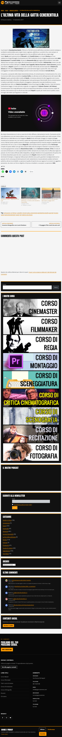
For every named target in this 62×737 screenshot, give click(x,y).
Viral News (6, 553)
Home (2, 10)
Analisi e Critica (14, 10)
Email (13, 499)
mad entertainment (9, 215)
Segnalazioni (6, 551)
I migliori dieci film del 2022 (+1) (20, 592)
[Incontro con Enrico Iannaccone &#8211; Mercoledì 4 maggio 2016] (51, 193)
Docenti (3, 693)
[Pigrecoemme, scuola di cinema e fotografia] (10, 3)
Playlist (5, 540)
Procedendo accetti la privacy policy (23, 504)
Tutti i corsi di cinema (7, 683)
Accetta (42, 734)
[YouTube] (10, 717)
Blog (6, 10)
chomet (24, 213)
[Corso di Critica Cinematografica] (31, 398)
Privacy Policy (4, 734)
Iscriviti (35, 701)
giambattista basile (42, 213)
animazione (7, 213)
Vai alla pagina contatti (9, 667)
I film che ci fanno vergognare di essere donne (23, 605)
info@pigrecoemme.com (40, 689)
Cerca (4, 284)
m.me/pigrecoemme (38, 695)
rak (20, 215)
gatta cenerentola (32, 213)
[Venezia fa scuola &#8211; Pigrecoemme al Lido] (10, 193)
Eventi (4, 526)
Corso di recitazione (6, 686)
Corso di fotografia (6, 690)
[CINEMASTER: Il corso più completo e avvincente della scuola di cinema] (31, 307)
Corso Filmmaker (6, 680)
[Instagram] (6, 717)
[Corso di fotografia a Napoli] (31, 452)
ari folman (14, 213)
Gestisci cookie (8, 625)
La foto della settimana (9, 537)
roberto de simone (27, 215)
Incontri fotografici (8, 534)
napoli (17, 215)
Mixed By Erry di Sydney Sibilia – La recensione (25, 586)
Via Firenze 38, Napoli (39, 678)
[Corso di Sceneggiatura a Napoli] (31, 380)
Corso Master (5, 677)
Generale (5, 531)
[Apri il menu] (59, 2)
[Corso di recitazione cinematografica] (31, 434)
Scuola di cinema (7, 548)
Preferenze (51, 729)
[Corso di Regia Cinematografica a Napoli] (31, 343)
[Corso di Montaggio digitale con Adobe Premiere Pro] (31, 361)
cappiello (19, 213)
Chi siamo (4, 696)
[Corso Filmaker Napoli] (31, 325)
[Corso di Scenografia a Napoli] (31, 416)
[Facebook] (2, 717)
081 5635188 (7, 649)
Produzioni (6, 545)
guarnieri (51, 213)
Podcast (5, 542)
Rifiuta (42, 729)
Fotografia (6, 528)
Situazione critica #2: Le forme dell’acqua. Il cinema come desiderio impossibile (30, 200)
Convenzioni (6, 523)
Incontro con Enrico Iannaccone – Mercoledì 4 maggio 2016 (50, 199)
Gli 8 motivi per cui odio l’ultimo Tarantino (21, 580)
